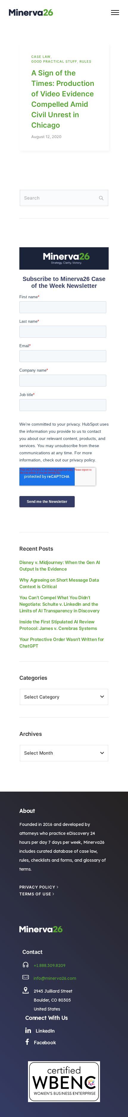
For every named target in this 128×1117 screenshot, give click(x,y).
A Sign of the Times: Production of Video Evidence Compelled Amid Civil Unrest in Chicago (62, 99)
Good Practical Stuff (54, 61)
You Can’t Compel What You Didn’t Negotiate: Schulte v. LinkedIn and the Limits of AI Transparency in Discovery (59, 604)
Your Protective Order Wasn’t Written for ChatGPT (61, 642)
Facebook (45, 1042)
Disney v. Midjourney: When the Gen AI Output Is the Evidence (59, 566)
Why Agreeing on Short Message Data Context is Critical (59, 583)
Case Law (41, 56)
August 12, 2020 (46, 137)
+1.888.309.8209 (49, 965)
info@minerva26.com (55, 978)
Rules (85, 61)
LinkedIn (45, 1031)
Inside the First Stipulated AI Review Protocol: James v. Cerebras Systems (58, 625)
